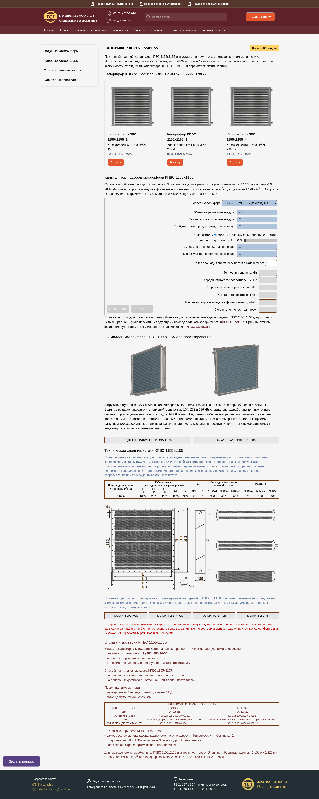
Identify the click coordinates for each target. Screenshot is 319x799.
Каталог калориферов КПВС (236, 440)
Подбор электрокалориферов (211, 3)
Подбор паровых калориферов (163, 3)
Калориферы (120, 29)
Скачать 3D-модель (264, 48)
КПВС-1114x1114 (198, 327)
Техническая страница (182, 29)
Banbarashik (45, 784)
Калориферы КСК (126, 615)
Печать (142, 308)
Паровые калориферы (61, 60)
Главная (49, 29)
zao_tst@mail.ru (178, 663)
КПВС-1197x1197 (232, 322)
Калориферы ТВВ (214, 615)
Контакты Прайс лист (214, 29)
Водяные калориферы (61, 51)
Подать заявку (260, 16)
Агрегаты (139, 29)
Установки (156, 29)
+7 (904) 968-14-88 (154, 653)
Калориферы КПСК (170, 615)
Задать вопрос (21, 761)
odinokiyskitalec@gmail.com (55, 789)
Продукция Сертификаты (91, 29)
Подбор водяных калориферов (114, 3)
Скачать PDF (118, 308)
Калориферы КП (258, 615)
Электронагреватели (60, 80)
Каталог (65, 29)
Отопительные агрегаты (62, 70)
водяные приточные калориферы (148, 440)
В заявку (116, 162)
